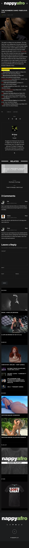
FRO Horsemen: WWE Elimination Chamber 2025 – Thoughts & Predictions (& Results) (16, 380)
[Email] (20, 118)
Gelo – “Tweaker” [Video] (15, 386)
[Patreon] (12, 524)
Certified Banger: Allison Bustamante (13, 437)
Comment (3, 251)
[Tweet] (12, 118)
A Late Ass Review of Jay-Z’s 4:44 (11, 334)
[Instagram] (10, 524)
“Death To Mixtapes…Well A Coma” (14, 186)
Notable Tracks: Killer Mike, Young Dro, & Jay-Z (16, 369)
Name (2, 267)
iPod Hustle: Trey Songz (14, 181)
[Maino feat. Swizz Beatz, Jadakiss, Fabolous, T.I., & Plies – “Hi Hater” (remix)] (14, 168)
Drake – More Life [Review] (9, 312)
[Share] (8, 118)
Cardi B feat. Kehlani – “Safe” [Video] (12, 364)
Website (17, 273)
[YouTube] (15, 524)
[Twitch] (21, 524)
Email (2, 273)
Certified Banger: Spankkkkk (10, 415)
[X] (7, 524)
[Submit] (16, 118)
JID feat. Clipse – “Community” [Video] (16, 374)
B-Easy (5, 14)
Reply (26, 201)
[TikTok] (18, 524)
